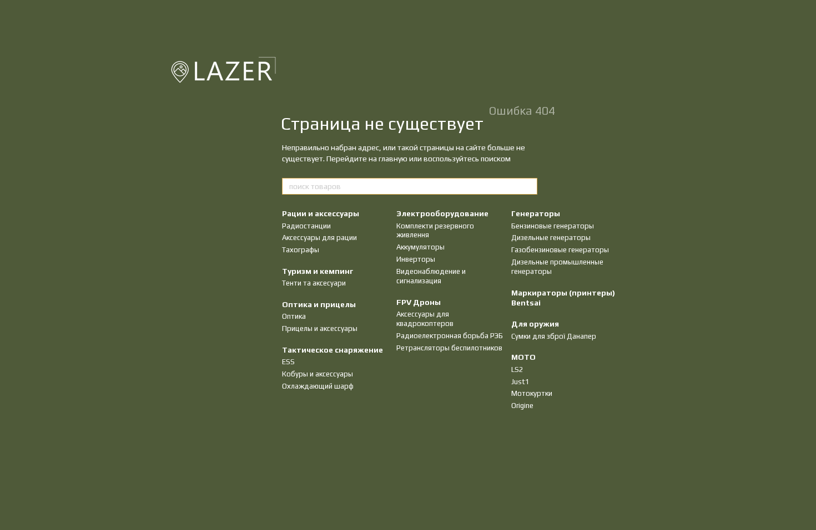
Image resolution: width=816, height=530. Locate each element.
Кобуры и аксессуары (317, 374)
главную (393, 158)
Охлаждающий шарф (318, 386)
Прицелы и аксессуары (319, 328)
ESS (288, 362)
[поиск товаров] (528, 186)
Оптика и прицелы (319, 304)
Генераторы (535, 213)
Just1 (520, 382)
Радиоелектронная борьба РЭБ (449, 336)
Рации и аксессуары (320, 213)
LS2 (517, 369)
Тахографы (300, 250)
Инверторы (415, 259)
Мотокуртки (531, 393)
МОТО (523, 357)
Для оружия (535, 323)
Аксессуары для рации (319, 237)
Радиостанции (306, 226)
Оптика (294, 316)
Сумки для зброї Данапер (553, 336)
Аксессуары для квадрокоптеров (425, 319)
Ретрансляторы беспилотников (449, 348)
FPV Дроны (418, 302)
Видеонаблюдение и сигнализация (431, 276)
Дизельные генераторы (551, 237)
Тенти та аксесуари (314, 283)
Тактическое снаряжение (332, 349)
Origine (522, 405)
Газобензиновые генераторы (560, 250)
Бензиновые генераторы (552, 226)
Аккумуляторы (420, 247)
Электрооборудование (442, 213)
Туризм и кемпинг (317, 271)
